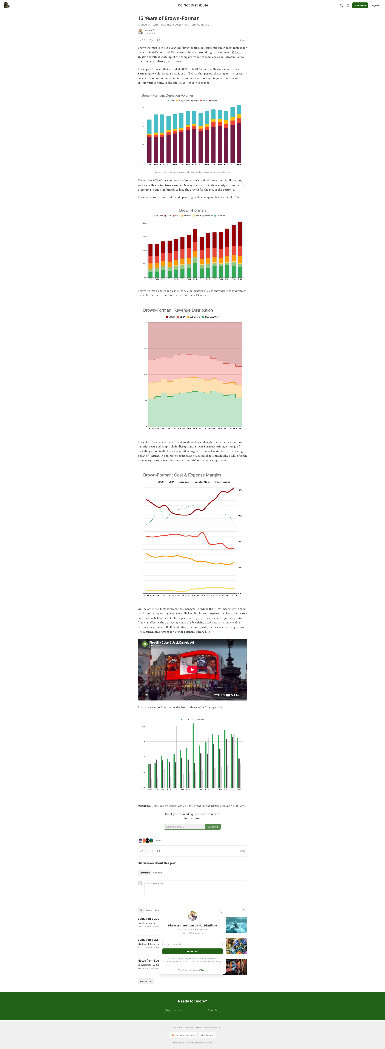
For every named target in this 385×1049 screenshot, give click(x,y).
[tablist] (151, 873)
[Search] (341, 5)
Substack (177, 1042)
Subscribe (360, 5)
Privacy (189, 1027)
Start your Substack (184, 1035)
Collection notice (211, 1027)
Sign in (376, 5)
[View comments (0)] (151, 40)
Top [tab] (141, 910)
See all (144, 981)
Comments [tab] (145, 872)
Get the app (207, 1035)
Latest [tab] (149, 910)
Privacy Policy (215, 961)
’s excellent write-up (159, 57)
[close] (221, 912)
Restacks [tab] (157, 872)
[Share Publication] (348, 5)
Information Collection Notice (191, 961)
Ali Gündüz (150, 30)
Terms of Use (207, 958)
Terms (198, 1027)
